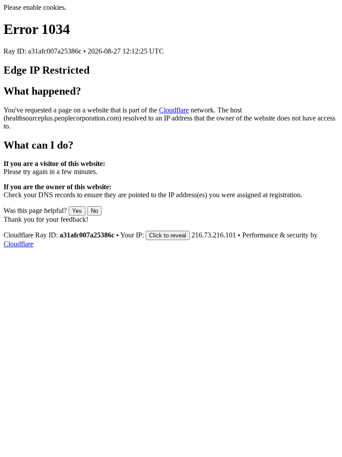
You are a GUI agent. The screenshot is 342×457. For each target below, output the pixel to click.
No (94, 211)
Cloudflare (174, 110)
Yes (77, 211)
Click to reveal (167, 235)
